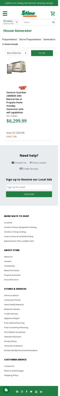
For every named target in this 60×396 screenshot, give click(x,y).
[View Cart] (52, 13)
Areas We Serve (11, 279)
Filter (42, 53)
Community (9, 266)
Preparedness (9, 39)
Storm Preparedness (30, 39)
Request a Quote (12, 309)
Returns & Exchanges (14, 370)
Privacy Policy (10, 341)
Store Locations (11, 295)
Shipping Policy (11, 375)
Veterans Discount (12, 336)
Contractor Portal (12, 300)
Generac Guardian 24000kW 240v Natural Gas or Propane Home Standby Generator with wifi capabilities (16, 102)
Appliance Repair (12, 318)
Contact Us (9, 366)
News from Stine (11, 270)
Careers (7, 261)
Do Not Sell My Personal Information (21, 350)
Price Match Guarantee (14, 332)
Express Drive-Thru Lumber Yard (19, 241)
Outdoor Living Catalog (15, 232)
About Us (8, 256)
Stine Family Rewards (14, 304)
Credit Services (11, 313)
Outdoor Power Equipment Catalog (20, 227)
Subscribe (29, 194)
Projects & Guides (12, 275)
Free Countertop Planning (16, 327)
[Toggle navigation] (5, 13)
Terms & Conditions (13, 346)
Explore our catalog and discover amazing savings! (29, 3)
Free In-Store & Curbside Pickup (18, 236)
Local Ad (8, 222)
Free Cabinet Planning (14, 323)
